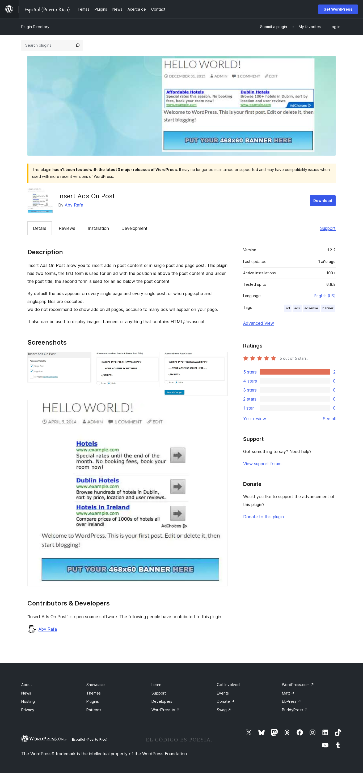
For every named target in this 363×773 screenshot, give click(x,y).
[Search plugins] (77, 45)
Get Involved (228, 684)
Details (39, 228)
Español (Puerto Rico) (89, 739)
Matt (288, 693)
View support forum (262, 463)
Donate (225, 701)
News (26, 693)
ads (297, 308)
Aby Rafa (74, 205)
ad (288, 308)
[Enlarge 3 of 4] (220, 359)
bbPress (291, 701)
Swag (224, 710)
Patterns (93, 710)
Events (223, 693)
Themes (93, 693)
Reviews (67, 228)
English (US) (325, 295)
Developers (161, 701)
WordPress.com (298, 684)
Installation (98, 228)
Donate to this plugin (263, 516)
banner (328, 308)
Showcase (95, 684)
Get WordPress (338, 9)
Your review (254, 418)
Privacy (27, 710)
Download (322, 200)
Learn (156, 684)
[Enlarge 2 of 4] (152, 359)
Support (328, 228)
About (26, 684)
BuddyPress (295, 710)
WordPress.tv (165, 710)
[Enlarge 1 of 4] (84, 359)
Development (134, 228)
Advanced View (258, 323)
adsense (311, 308)
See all (329, 418)
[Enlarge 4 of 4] (220, 407)
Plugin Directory (35, 26)
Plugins (92, 701)
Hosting (28, 701)
